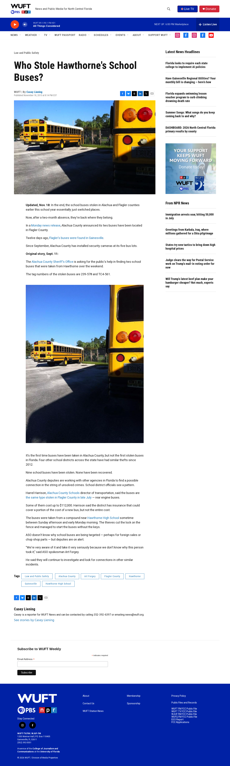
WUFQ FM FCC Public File (184, 717)
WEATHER (31, 35)
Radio (83, 35)
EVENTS (120, 35)
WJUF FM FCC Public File (184, 714)
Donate (211, 9)
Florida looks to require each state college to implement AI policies (187, 65)
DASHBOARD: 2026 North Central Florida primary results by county (190, 129)
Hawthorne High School (103, 518)
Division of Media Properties (45, 758)
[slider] (30, 24)
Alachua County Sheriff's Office (52, 261)
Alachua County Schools (63, 493)
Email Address (26, 659)
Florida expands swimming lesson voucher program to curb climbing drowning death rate (186, 97)
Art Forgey (90, 576)
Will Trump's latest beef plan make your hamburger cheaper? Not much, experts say (189, 282)
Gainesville (31, 583)
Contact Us (88, 703)
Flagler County (112, 576)
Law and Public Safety (26, 52)
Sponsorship (133, 703)
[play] (15, 24)
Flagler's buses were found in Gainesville (76, 238)
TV (45, 35)
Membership (133, 696)
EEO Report (177, 719)
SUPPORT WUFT (158, 35)
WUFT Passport (65, 35)
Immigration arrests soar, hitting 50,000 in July (190, 216)
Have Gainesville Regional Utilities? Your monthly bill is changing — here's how (191, 80)
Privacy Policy (178, 696)
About (86, 696)
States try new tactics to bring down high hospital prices (190, 246)
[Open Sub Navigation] (20, 35)
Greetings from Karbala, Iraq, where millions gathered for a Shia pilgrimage (189, 231)
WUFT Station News (93, 711)
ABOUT (137, 35)
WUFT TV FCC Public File (184, 711)
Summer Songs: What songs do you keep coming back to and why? (190, 114)
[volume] (25, 24)
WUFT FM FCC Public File (184, 708)
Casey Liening (34, 92)
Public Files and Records (184, 702)
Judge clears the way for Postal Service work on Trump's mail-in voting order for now (190, 263)
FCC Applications (180, 722)
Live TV (189, 9)
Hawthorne (135, 576)
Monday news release (45, 225)
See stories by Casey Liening (34, 620)
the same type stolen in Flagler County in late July (59, 497)
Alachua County (67, 576)
